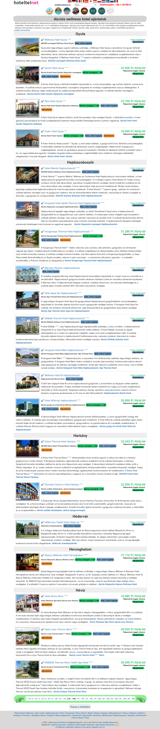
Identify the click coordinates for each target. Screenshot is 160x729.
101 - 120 (62, 698)
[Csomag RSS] (118, 724)
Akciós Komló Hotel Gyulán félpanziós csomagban (50, 93)
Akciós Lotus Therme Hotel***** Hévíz (86, 655)
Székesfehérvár (115, 713)
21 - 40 (34, 698)
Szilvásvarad (141, 715)
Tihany (125, 713)
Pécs (78, 713)
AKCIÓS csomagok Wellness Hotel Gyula (67, 60)
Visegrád (50, 715)
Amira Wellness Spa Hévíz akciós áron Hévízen (111, 621)
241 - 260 (122, 698)
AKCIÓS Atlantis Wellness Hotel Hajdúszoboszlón (79, 195)
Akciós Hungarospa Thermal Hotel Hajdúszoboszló (88, 260)
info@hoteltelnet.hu (110, 722)
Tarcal (74, 717)
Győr (42, 713)
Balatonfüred (20, 713)
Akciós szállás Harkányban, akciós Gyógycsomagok (61, 510)
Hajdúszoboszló (52, 713)
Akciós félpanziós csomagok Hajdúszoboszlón (95, 224)
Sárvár (83, 713)
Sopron (97, 713)
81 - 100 (54, 698)
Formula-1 (27, 715)
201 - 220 (105, 698)
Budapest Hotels (39, 715)
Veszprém (131, 715)
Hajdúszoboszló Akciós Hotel (117, 393)
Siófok (90, 713)
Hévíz (62, 713)
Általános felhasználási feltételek (81, 724)
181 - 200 (97, 698)
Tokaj (86, 717)
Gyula (80, 717)
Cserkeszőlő (77, 715)
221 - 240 (114, 698)
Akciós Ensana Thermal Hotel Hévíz (70, 691)
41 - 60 (41, 698)
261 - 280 (131, 698)
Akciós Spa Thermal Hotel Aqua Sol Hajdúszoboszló (65, 310)
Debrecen (30, 713)
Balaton (141, 713)
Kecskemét (70, 713)
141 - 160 (80, 698)
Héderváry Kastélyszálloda (64, 543)
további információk (22, 30)
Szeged (104, 713)
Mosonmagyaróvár (62, 715)
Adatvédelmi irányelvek (104, 724)
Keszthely (97, 715)
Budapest (17, 715)
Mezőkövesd (107, 715)
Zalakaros (133, 713)
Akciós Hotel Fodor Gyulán (59, 156)
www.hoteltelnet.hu (60, 722)
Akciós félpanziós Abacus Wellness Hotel (117, 584)
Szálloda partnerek (59, 724)
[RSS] (115, 724)
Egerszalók (87, 715)
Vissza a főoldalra (80, 706)
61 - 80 (47, 698)
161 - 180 (89, 698)
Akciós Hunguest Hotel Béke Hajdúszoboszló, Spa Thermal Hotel (86, 367)
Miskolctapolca (120, 715)
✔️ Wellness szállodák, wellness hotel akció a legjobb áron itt (80, 727)
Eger (37, 713)
